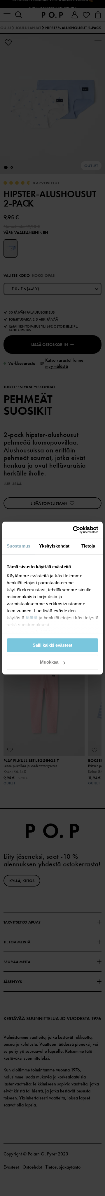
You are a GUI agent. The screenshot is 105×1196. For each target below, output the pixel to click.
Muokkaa (49, 662)
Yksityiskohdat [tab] (54, 545)
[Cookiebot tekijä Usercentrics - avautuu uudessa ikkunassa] (74, 530)
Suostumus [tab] (18, 545)
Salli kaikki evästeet (52, 645)
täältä (32, 617)
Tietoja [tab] (88, 545)
